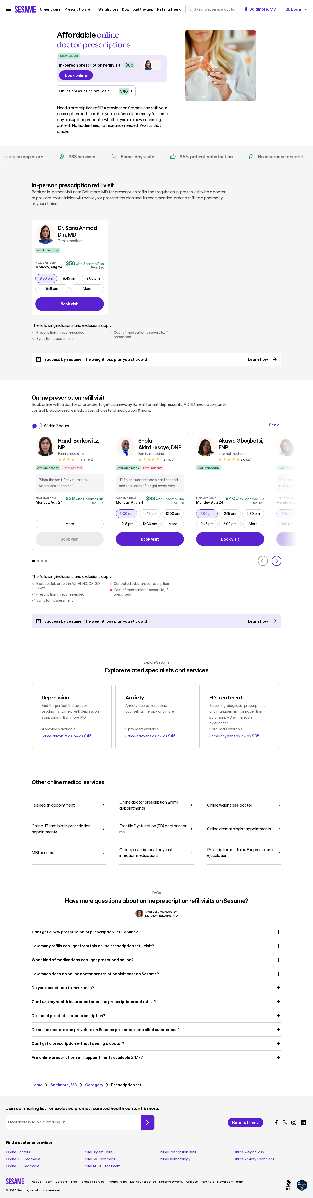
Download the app (137, 9)
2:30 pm (255, 513)
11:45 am (152, 513)
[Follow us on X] (285, 1122)
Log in (296, 9)
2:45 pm (209, 523)
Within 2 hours (56, 425)
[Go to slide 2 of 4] (38, 561)
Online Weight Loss (248, 1152)
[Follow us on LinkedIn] (303, 1122)
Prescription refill (79, 9)
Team (48, 1181)
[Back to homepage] (25, 9)
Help (239, 1181)
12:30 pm (151, 523)
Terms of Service (92, 1181)
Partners (207, 1181)
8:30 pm (48, 278)
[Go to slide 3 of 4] (42, 561)
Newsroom (225, 1181)
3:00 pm (232, 523)
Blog (73, 1181)
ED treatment (226, 697)
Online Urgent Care (97, 1152)
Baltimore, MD (262, 9)
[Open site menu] (8, 9)
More (87, 289)
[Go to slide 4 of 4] (46, 561)
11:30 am (128, 513)
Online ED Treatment (22, 1166)
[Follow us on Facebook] (276, 1122)
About (36, 1181)
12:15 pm (129, 523)
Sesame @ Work (171, 1181)
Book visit (82, 304)
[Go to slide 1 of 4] (33, 561)
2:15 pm (232, 513)
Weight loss (108, 9)
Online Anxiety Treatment (253, 1159)
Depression (55, 697)
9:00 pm (95, 278)
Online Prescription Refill (177, 1152)
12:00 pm (174, 513)
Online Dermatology (173, 1159)
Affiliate (192, 1181)
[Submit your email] (147, 1122)
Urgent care (50, 9)
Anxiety (134, 697)
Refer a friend (169, 9)
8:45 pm (71, 278)
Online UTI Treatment (23, 1159)
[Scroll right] (276, 561)
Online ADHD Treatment (101, 1166)
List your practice (143, 1181)
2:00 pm (209, 513)
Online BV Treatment (98, 1159)
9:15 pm (57, 288)
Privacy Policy (117, 1181)
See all (275, 425)
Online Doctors (18, 1152)
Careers (61, 1181)
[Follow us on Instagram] (294, 1122)
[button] (157, 932)
